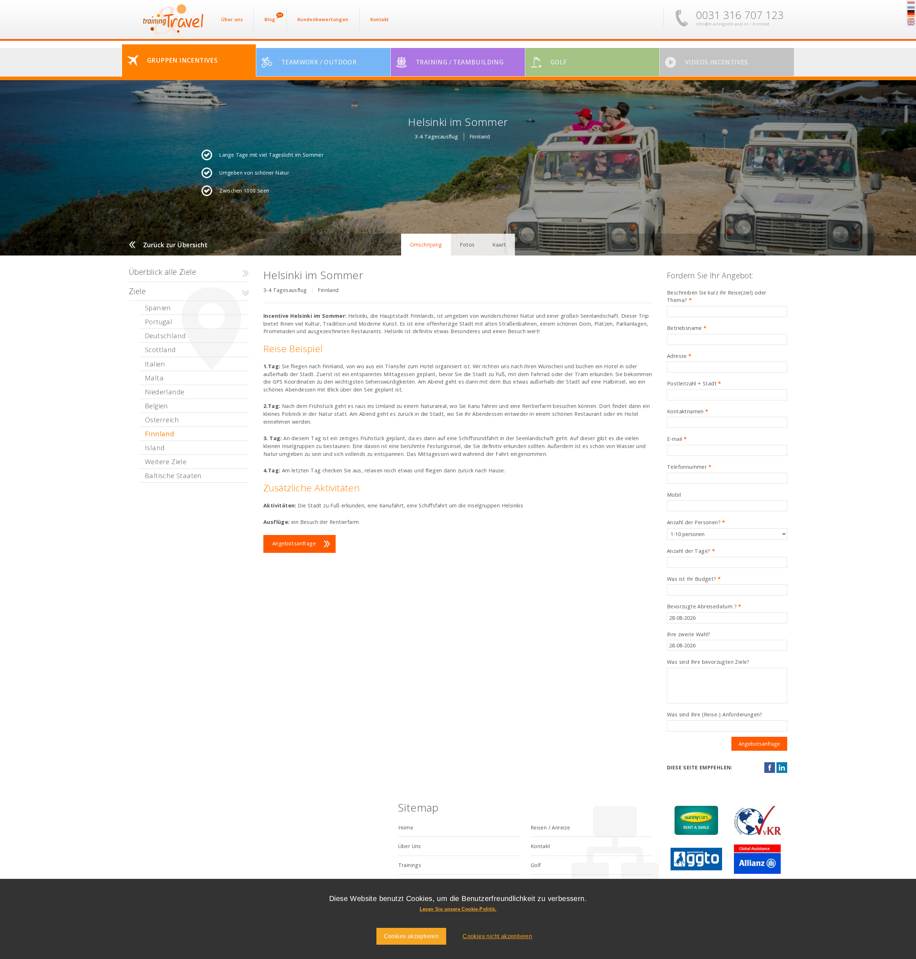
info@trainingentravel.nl (722, 23)
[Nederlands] (911, 5)
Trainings (410, 865)
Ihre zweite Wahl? (689, 634)
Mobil (674, 494)
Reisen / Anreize (550, 827)
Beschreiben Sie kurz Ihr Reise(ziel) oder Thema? (716, 296)
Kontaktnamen (687, 411)
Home (406, 827)
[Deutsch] (911, 14)
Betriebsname (687, 328)
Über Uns (409, 846)
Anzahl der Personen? (696, 522)
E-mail (677, 438)
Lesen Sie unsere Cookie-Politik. (458, 909)
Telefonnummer (689, 466)
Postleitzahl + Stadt (694, 383)
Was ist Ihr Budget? (694, 578)
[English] (911, 22)
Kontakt (761, 23)
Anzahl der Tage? (691, 550)
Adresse (679, 355)
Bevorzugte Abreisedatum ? (704, 606)
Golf (536, 865)
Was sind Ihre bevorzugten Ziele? (708, 661)
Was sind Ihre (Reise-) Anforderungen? (714, 714)
